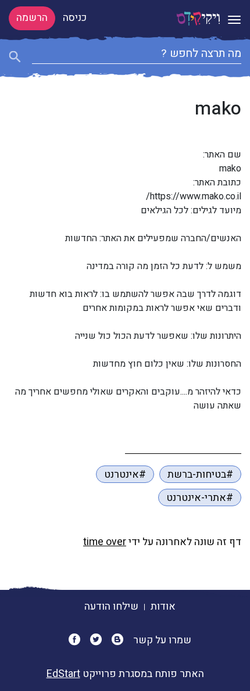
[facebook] (78, 640)
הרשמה (32, 17)
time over (104, 542)
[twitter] (99, 640)
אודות (163, 606)
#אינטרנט (125, 474)
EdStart (63, 674)
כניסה (75, 17)
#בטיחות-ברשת (200, 474)
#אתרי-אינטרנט (199, 497)
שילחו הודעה (111, 606)
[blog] (121, 640)
